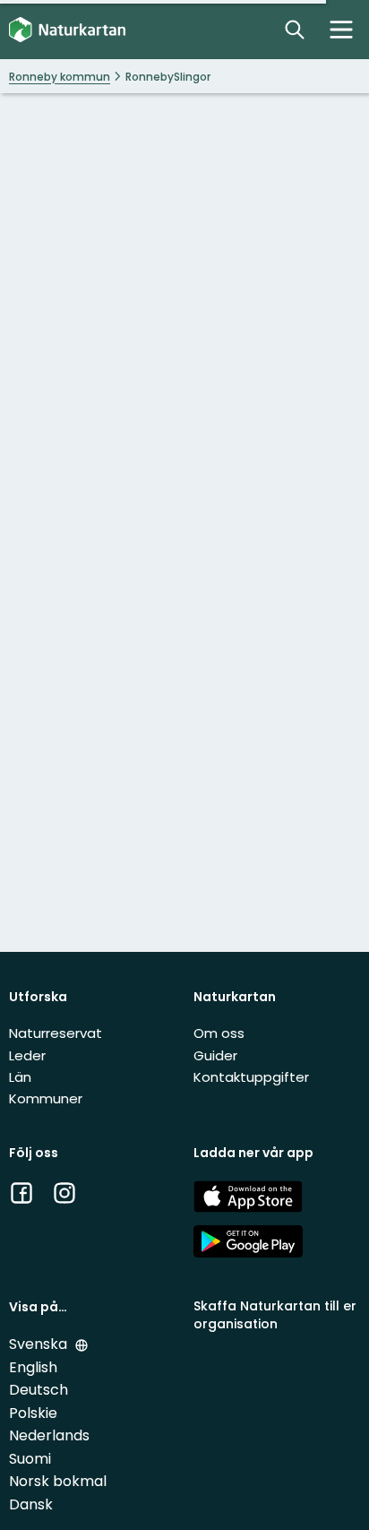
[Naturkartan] (67, 30)
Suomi (30, 1458)
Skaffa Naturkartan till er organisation (274, 1314)
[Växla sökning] (294, 29)
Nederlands (49, 1435)
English (33, 1367)
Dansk (31, 1504)
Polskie (33, 1413)
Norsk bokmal (58, 1481)
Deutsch (38, 1389)
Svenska (40, 1344)
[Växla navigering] (341, 29)
